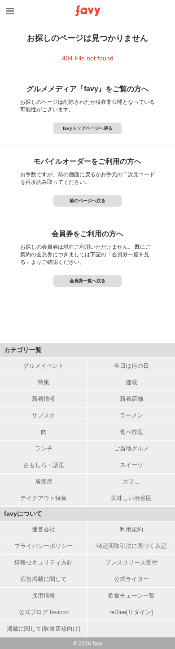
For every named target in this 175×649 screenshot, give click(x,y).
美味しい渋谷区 (131, 498)
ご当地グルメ (131, 448)
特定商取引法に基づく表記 (131, 546)
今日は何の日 (131, 365)
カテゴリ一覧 (23, 349)
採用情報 (43, 595)
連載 (131, 382)
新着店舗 (131, 398)
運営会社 (43, 529)
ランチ (43, 448)
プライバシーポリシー (43, 546)
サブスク (43, 415)
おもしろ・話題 (43, 465)
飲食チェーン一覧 (131, 595)
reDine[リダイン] (131, 612)
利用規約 (131, 529)
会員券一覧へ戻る (87, 280)
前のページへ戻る (87, 200)
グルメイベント (43, 365)
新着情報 (43, 398)
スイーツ (131, 465)
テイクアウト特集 (43, 498)
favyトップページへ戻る (88, 128)
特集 (43, 382)
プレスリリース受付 (131, 562)
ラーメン (131, 415)
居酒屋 (43, 481)
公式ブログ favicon (44, 612)
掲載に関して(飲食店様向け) (43, 628)
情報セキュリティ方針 (43, 562)
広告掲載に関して (43, 579)
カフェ (131, 481)
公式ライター (131, 579)
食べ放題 (131, 431)
